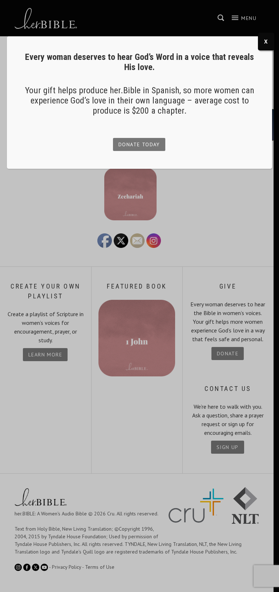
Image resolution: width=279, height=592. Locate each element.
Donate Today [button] (139, 144)
